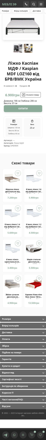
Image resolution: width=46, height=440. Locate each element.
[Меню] (41, 4)
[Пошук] (34, 4)
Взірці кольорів (21, 11)
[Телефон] (26, 4)
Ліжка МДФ (19, 143)
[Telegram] (5, 434)
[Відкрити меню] (23, 434)
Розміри (5, 11)
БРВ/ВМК (14, 145)
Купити (23, 108)
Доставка (37, 11)
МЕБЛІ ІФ (9, 4)
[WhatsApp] (14, 434)
